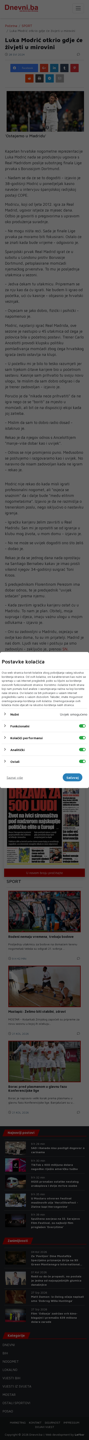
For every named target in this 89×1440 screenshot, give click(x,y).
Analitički (17, 749)
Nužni (14, 714)
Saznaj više (15, 777)
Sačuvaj (72, 777)
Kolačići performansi (26, 738)
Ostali (14, 761)
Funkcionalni (19, 726)
